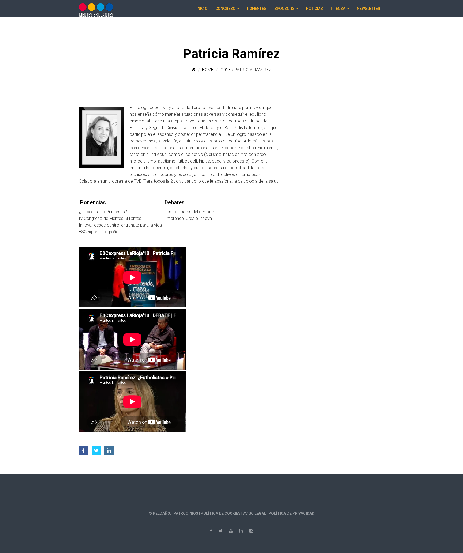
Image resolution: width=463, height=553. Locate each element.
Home (208, 69)
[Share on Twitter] (96, 449)
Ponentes (256, 8)
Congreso (225, 8)
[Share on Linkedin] (109, 449)
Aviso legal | (255, 513)
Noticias (314, 8)
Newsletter (368, 8)
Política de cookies (221, 513)
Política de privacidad (291, 513)
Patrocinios (185, 513)
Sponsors (284, 8)
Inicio (201, 8)
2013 (226, 69)
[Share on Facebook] (83, 449)
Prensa (338, 8)
